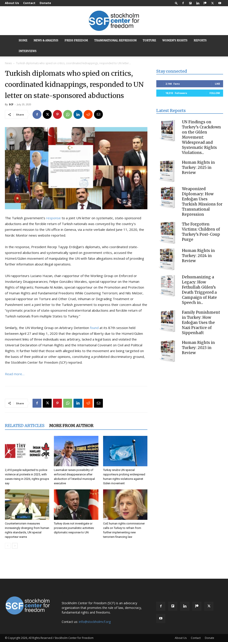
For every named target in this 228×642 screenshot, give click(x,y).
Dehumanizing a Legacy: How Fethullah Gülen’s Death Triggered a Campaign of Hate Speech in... (199, 290)
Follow (215, 93)
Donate (45, 3)
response (53, 218)
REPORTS (200, 40)
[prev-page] (7, 545)
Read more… (14, 374)
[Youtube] (219, 3)
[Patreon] (205, 3)
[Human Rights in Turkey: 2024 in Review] (167, 259)
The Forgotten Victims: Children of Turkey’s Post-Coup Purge (201, 232)
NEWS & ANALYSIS (46, 40)
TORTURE (149, 40)
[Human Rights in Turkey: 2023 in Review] (167, 351)
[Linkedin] (197, 3)
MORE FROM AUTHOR (71, 425)
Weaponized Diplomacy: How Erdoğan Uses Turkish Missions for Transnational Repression (202, 201)
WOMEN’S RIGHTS (174, 40)
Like (217, 83)
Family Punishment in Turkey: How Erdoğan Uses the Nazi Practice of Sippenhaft (201, 322)
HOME (23, 40)
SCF (11, 104)
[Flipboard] (190, 3)
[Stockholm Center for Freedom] (114, 21)
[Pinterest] (57, 114)
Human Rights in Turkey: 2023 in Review (198, 347)
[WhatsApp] (67, 114)
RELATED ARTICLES (25, 425)
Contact (29, 3)
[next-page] (15, 545)
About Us (12, 3)
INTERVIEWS (28, 51)
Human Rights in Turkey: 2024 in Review (198, 255)
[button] (176, 3)
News (8, 63)
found (94, 327)
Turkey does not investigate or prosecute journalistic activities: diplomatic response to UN (74, 528)
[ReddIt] (88, 114)
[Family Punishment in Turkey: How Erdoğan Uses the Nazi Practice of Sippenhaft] (167, 321)
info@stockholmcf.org (95, 622)
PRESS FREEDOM (76, 40)
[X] (212, 3)
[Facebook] (183, 3)
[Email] (98, 114)
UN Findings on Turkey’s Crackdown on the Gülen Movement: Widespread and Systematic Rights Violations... (201, 137)
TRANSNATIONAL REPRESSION (115, 40)
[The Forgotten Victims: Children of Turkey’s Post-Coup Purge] (167, 233)
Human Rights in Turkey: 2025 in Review (198, 167)
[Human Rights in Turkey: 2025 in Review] (167, 171)
